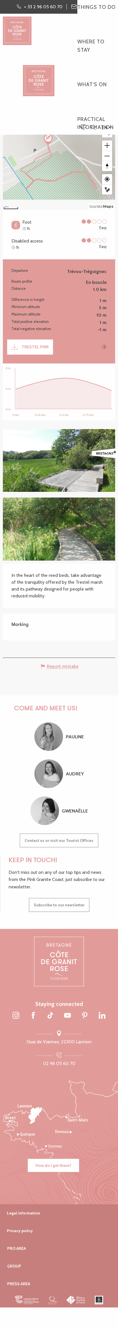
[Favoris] (84, 127)
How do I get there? (53, 1165)
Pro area (16, 1248)
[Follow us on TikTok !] (50, 1016)
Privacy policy (20, 1230)
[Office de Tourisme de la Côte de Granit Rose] (38, 75)
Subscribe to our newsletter (59, 904)
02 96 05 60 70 (59, 1063)
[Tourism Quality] (52, 1300)
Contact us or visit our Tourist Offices (59, 840)
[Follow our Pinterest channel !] (84, 1016)
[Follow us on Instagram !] (16, 1016)
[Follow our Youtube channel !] (67, 1016)
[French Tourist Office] (76, 1300)
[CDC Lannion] (26, 1300)
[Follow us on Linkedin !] (102, 1016)
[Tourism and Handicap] (99, 1300)
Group (14, 1266)
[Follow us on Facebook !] (33, 1016)
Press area (18, 1283)
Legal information (23, 1213)
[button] (93, 127)
